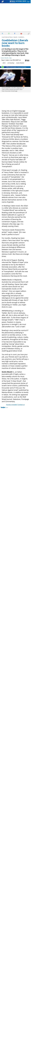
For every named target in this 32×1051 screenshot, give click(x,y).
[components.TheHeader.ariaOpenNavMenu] (5, 1)
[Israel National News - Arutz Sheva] (18, 1)
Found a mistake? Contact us (15, 404)
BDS (4, 63)
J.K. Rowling (11, 63)
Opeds (15, 37)
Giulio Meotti (20, 63)
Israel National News (7, 37)
